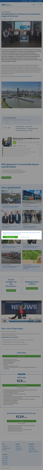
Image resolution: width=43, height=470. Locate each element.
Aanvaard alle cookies (10, 237)
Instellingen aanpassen (24, 237)
